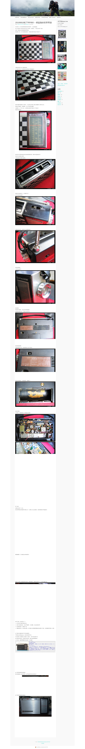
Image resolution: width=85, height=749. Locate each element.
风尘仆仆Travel (31, 17)
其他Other (59, 17)
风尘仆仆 (59, 104)
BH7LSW (26, 24)
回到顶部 (42, 743)
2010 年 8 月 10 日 (21, 24)
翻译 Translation (52, 17)
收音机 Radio (37, 17)
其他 (58, 92)
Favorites (66, 83)
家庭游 (59, 94)
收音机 (59, 96)
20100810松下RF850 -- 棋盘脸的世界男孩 (33, 22)
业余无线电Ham (24, 17)
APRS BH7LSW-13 (61, 85)
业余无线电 (60, 91)
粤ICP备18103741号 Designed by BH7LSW (44, 741)
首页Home (17, 17)
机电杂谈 (59, 97)
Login (59, 83)
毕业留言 (59, 99)
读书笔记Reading (45, 17)
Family (62, 83)
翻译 (58, 101)
